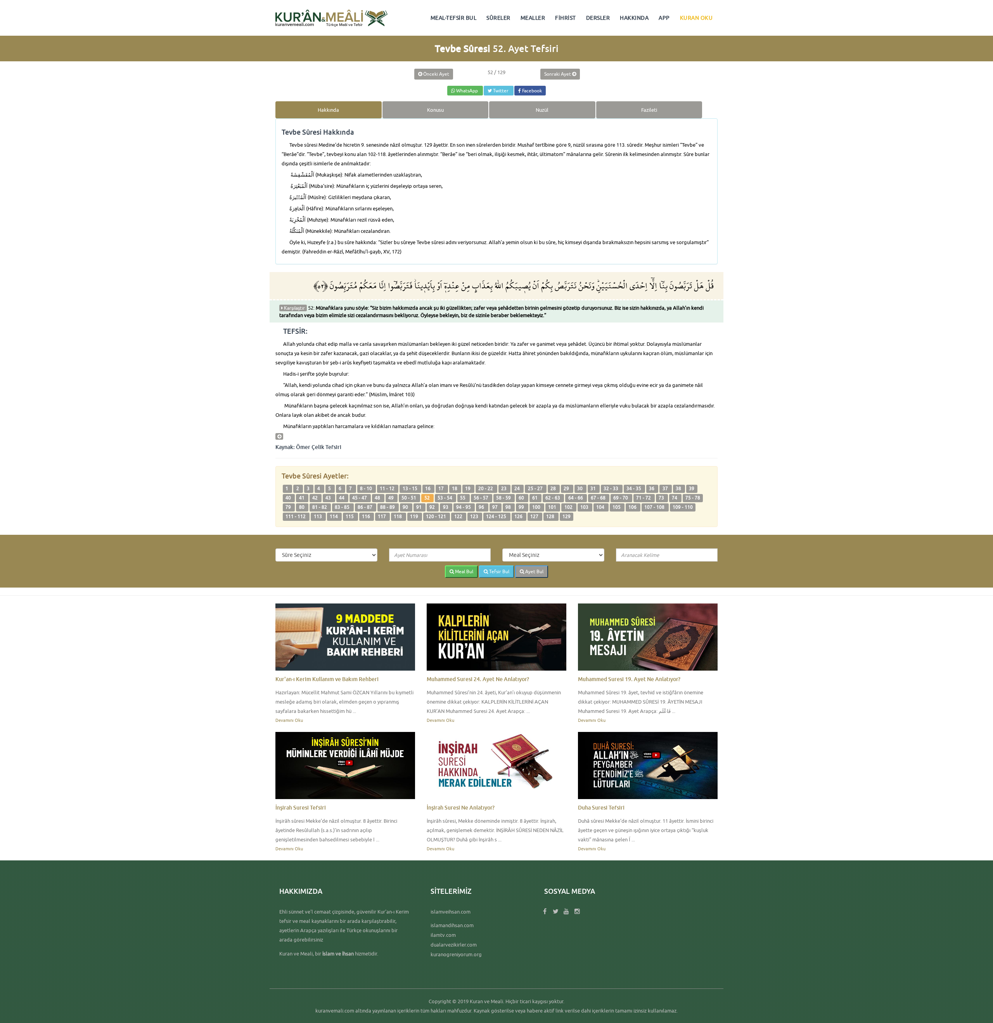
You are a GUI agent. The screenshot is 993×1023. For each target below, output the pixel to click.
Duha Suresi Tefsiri (601, 807)
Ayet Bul (533, 571)
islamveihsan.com (451, 912)
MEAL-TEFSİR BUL (454, 18)
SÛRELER (498, 18)
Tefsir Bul (498, 571)
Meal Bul (463, 571)
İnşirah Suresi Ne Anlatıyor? (461, 807)
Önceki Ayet (435, 74)
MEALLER (533, 18)
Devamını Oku (289, 720)
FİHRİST (565, 18)
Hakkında (328, 110)
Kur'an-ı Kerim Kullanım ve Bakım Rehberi (327, 679)
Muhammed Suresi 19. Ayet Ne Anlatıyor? (629, 679)
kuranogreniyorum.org (456, 954)
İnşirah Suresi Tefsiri (300, 807)
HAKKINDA (634, 18)
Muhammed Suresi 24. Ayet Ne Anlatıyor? (478, 679)
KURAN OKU (696, 18)
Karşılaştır (294, 308)
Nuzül (542, 110)
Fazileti (649, 110)
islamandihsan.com (452, 925)
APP (664, 18)
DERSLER (598, 18)
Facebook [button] (531, 91)
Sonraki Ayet (558, 74)
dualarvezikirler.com (454, 945)
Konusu (435, 110)
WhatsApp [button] (467, 91)
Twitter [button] (501, 91)
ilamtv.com (443, 935)
